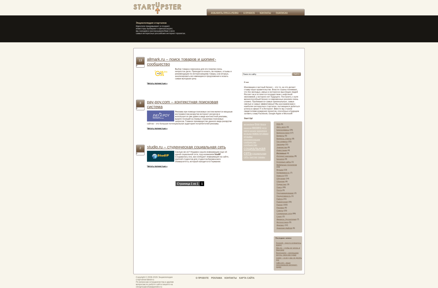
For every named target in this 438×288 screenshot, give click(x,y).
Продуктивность (283, 196)
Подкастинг (281, 184)
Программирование (285, 193)
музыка (248, 133)
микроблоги (262, 131)
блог (257, 124)
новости (257, 133)
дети (264, 128)
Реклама (280, 208)
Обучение (280, 178)
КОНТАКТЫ (265, 13)
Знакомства (281, 147)
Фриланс (280, 225)
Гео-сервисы (282, 141)
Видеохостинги (282, 133)
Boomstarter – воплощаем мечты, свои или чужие (287, 254)
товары (261, 157)
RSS (278, 124)
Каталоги (280, 159)
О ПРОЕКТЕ (249, 13)
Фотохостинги (282, 222)
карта (246, 131)
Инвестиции (281, 150)
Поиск (279, 187)
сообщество (250, 142)
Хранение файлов (284, 228)
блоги (263, 124)
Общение (280, 181)
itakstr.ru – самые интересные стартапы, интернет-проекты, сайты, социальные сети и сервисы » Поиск (161, 7)
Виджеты (280, 136)
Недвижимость (282, 173)
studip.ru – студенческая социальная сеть (186, 147)
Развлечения (282, 202)
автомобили (249, 124)
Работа (279, 199)
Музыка (279, 170)
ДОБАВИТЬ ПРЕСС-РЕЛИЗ (225, 13)
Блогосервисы (282, 130)
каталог (253, 131)
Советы (279, 211)
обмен (265, 133)
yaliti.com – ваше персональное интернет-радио (287, 265)
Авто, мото (281, 127)
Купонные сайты (283, 162)
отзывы (248, 136)
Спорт (279, 216)
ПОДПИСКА (282, 13)
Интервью (281, 153)
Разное (279, 205)
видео (256, 127)
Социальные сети (284, 213)
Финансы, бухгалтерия (286, 219)
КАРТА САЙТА (246, 278)
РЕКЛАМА (216, 278)
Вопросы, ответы (283, 139)
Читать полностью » (157, 83)
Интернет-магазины (285, 156)
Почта (279, 190)
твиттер (253, 157)
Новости (280, 176)
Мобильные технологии (286, 165)
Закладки (280, 144)
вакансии (248, 128)
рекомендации (252, 139)
